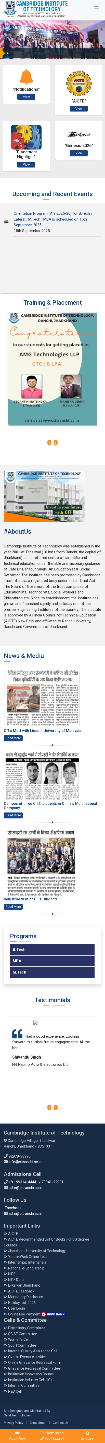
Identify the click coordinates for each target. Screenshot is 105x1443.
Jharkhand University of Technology (37, 1251)
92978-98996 (20, 1156)
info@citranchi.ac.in (25, 1162)
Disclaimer (38, 1423)
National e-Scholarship (26, 1268)
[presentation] (49, 442)
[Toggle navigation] (96, 6)
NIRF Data (16, 1280)
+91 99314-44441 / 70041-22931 (36, 1182)
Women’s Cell (18, 1339)
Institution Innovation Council (31, 1374)
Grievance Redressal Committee (34, 1368)
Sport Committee (22, 1345)
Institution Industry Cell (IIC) (30, 1380)
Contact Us (61, 1423)
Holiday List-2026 (22, 1303)
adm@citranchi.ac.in (25, 1187)
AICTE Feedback (21, 1291)
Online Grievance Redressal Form (34, 1362)
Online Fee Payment (24, 1314)
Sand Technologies (17, 1415)
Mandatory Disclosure (25, 1297)
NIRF (11, 1274)
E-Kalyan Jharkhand (24, 1285)
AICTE (13, 1234)
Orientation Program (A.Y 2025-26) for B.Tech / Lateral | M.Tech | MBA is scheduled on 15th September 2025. (53, 213)
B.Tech (19, 949)
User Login (16, 1308)
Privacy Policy (13, 1423)
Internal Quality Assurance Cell (32, 1351)
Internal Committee (24, 1385)
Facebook (13, 1208)
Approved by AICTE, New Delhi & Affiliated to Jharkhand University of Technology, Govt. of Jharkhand (50, 53)
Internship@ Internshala (27, 1262)
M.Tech (19, 972)
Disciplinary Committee (26, 1328)
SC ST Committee (22, 1334)
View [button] (26, 97)
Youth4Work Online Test (27, 1257)
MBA (17, 961)
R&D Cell (15, 1391)
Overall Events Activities (27, 1357)
